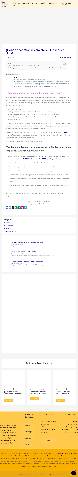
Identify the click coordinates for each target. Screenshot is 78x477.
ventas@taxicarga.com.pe (70, 427)
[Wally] (10, 79)
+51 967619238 (73, 424)
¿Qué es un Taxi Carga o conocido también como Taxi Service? (27, 261)
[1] (74, 474)
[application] (37, 3)
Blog (13, 5)
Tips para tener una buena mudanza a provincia (63, 393)
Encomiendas (8, 225)
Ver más (8, 400)
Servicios (34, 3)
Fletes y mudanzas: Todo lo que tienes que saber (12, 393)
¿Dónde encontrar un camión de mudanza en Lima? (23, 66)
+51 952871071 (73, 422)
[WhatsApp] (63, 4)
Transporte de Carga (10, 231)
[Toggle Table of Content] (64, 63)
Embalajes (27, 438)
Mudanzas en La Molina (39, 456)
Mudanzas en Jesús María (8, 456)
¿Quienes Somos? (23, 3)
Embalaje (7, 222)
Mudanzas (10, 57)
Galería (43, 3)
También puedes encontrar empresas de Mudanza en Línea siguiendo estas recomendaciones (37, 68)
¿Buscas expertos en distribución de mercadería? (24, 251)
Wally (16, 78)
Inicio (14, 3)
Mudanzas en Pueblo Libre (69, 456)
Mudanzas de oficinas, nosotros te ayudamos (38, 392)
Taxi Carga (28, 432)
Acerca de (8, 74)
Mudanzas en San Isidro (54, 453)
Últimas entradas (16, 74)
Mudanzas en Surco (41, 453)
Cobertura (51, 3)
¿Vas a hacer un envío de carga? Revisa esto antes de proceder (27, 242)
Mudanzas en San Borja (53, 456)
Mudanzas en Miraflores (24, 456)
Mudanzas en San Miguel (69, 453)
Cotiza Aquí (48, 440)
